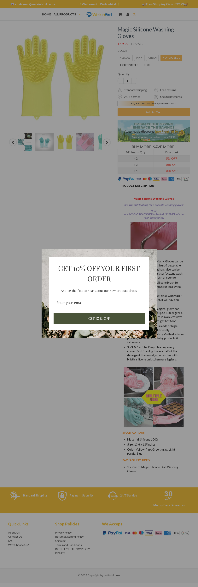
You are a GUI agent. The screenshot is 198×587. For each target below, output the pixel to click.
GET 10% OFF (99, 318)
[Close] (152, 253)
